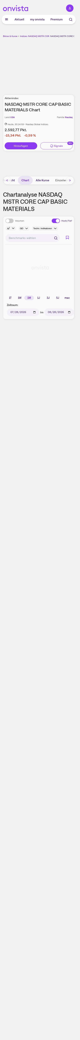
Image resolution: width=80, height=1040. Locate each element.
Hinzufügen (21, 146)
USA (12, 117)
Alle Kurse (42, 180)
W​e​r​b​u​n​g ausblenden (52, 64)
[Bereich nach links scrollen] (7, 180)
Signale (58, 146)
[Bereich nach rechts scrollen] (70, 180)
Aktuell (19, 19)
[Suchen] (56, 238)
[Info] (10, 228)
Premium (56, 19)
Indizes (23, 36)
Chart (25, 180)
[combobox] (32, 238)
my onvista (37, 19)
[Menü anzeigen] (6, 19)
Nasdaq (69, 117)
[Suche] (70, 19)
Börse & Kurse (10, 36)
